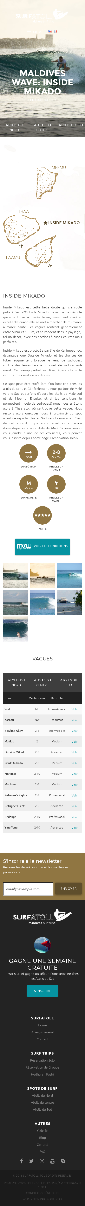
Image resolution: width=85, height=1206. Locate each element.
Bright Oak (54, 1199)
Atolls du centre (42, 127)
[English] (50, 32)
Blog (42, 1137)
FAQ (42, 1151)
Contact (42, 1039)
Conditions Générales (42, 1193)
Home (42, 1025)
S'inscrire (42, 990)
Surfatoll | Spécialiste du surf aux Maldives (42, 917)
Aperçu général (42, 1032)
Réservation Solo (42, 1060)
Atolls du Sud (71, 125)
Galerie (42, 1130)
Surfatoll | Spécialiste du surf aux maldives (42, 16)
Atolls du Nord (14, 127)
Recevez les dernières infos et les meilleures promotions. (35, 866)
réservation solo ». (65, 438)
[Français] (55, 32)
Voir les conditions (41, 546)
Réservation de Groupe (42, 1067)
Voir (75, 709)
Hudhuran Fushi (42, 1074)
